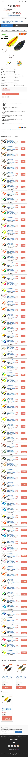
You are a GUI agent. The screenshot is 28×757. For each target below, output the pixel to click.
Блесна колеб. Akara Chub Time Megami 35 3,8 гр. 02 (11, 439)
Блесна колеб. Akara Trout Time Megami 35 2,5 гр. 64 (11, 283)
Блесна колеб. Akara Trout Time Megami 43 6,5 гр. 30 (11, 574)
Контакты (15, 738)
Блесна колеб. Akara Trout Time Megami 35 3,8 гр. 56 (11, 361)
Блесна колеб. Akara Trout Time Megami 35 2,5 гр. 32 (11, 238)
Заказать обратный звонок (14, 15)
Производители (9, 738)
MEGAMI (4, 28)
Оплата (6, 736)
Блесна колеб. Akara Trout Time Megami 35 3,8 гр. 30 (11, 309)
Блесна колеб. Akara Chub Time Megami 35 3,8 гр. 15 (11, 490)
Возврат (24, 736)
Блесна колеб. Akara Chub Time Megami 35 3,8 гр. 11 (11, 161)
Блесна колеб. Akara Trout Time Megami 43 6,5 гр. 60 (11, 639)
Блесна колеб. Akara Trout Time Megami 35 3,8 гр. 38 (11, 535)
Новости (21, 21)
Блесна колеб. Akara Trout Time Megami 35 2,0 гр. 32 (11, 180)
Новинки (8, 21)
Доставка (10, 736)
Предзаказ (24, 439)
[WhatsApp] (25, 127)
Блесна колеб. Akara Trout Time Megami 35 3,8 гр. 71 (11, 555)
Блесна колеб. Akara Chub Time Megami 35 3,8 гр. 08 (11, 471)
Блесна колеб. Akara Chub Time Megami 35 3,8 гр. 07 (11, 464)
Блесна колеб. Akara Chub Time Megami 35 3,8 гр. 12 (11, 477)
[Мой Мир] (21, 127)
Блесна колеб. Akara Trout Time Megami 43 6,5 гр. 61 (11, 419)
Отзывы (8, 22)
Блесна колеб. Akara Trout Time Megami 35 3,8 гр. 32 (11, 316)
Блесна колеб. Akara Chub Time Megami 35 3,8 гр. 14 (11, 167)
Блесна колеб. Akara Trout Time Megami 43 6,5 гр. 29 (11, 568)
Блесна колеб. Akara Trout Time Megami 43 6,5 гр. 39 (11, 406)
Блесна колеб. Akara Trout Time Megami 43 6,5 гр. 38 (11, 606)
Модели (3, 131)
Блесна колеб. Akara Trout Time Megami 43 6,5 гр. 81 (11, 432)
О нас (2, 736)
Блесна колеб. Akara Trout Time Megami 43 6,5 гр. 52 (11, 626)
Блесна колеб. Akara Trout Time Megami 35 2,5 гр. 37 (11, 270)
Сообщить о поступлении (11, 93)
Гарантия (22, 129)
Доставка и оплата (16, 129)
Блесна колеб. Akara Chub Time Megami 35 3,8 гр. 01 (11, 141)
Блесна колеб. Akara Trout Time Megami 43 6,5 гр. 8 (11, 652)
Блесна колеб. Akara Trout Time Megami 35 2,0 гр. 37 (11, 212)
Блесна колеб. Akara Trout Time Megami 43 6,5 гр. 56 (11, 632)
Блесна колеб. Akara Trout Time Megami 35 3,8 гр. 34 (11, 522)
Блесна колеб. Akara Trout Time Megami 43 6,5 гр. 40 (11, 613)
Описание (4, 129)
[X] (22, 127)
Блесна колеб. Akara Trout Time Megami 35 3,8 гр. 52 (11, 354)
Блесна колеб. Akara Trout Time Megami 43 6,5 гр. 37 (11, 400)
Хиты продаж (15, 21)
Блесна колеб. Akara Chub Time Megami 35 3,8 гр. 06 (11, 458)
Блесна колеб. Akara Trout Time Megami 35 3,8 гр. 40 (11, 341)
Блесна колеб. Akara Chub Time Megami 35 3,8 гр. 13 (11, 484)
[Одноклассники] (20, 127)
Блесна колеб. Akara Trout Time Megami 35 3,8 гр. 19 (11, 296)
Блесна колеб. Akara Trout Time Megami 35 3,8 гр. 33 (11, 516)
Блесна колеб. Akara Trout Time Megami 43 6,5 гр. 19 (11, 561)
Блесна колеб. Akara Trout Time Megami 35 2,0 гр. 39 (11, 219)
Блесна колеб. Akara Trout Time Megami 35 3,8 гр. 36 (11, 322)
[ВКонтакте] (18, 127)
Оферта (20, 736)
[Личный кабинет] (25, 1)
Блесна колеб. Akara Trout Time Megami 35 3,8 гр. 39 (11, 335)
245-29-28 (15, 14)
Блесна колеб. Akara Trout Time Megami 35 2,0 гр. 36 (11, 206)
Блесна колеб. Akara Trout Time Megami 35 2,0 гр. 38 (11, 503)
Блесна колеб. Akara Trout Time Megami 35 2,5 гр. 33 (11, 245)
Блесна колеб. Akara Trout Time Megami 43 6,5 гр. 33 (11, 581)
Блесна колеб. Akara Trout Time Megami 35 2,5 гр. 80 (11, 290)
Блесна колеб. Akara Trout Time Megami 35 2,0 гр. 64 (11, 225)
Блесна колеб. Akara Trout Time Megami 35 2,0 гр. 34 (11, 193)
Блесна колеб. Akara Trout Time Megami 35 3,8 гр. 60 (11, 548)
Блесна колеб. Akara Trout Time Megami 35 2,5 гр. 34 (11, 251)
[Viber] (24, 127)
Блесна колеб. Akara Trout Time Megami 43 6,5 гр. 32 (11, 393)
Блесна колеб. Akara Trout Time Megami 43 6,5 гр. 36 (11, 600)
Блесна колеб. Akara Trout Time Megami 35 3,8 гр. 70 (11, 374)
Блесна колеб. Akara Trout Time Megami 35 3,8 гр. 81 (11, 387)
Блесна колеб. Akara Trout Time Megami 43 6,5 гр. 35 (11, 594)
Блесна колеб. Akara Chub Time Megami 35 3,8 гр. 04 (11, 445)
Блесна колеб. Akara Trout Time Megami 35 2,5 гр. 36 (11, 264)
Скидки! (3, 21)
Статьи (3, 22)
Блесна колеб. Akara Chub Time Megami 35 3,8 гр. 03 (11, 148)
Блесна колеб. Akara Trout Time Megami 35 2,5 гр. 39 (11, 277)
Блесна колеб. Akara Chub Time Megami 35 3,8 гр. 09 (11, 154)
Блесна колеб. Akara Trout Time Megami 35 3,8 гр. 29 (11, 303)
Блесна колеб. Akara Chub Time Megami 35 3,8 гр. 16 (11, 174)
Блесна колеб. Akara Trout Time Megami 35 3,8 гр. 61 (11, 367)
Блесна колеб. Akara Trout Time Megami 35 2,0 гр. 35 (11, 199)
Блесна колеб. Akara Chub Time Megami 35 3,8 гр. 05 (11, 451)
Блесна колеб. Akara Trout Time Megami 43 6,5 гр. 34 (11, 587)
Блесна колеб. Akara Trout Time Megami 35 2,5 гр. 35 (11, 258)
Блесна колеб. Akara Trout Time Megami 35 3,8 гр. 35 (11, 529)
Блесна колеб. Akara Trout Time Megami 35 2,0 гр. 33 (11, 187)
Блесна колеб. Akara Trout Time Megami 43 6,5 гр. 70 (11, 645)
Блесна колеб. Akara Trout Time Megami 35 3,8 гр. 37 (11, 329)
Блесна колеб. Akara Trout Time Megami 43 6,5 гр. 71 (11, 426)
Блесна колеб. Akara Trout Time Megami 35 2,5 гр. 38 (11, 510)
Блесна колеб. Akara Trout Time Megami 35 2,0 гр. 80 (11, 232)
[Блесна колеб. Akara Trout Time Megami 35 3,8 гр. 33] (14, 46)
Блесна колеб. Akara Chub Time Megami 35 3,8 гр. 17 (11, 497)
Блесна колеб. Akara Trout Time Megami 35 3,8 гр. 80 (11, 380)
